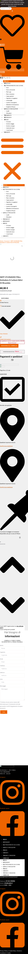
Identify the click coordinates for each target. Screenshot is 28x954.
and (5, 839)
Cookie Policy (12, 950)
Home (1, 241)
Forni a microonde (10, 89)
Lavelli (7, 111)
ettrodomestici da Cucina (13, 85)
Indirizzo (2, 672)
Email (1, 659)
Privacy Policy (4, 950)
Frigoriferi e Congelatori (11, 98)
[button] (12, 158)
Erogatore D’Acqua (10, 106)
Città (1, 679)
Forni (7, 87)
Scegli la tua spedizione (6, 446)
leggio (7, 83)
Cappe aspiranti (10, 96)
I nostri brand (9, 130)
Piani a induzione (10, 94)
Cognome (2, 652)
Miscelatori (8, 113)
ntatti (7, 132)
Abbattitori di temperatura (12, 104)
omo (6, 81)
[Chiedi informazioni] (0, 337)
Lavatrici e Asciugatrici (11, 102)
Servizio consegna (10, 126)
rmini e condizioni (9, 855)
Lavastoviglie (9, 100)
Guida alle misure (10, 128)
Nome (1, 645)
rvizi (6, 119)
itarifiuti (7, 115)
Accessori (7, 241)
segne (6, 858)
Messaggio (3, 686)
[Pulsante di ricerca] (10, 8)
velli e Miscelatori (11, 109)
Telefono (2, 665)
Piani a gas (8, 92)
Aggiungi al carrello (9, 345)
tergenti (7, 117)
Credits (9, 953)
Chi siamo (8, 121)
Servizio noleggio (10, 124)
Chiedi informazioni (5, 339)
